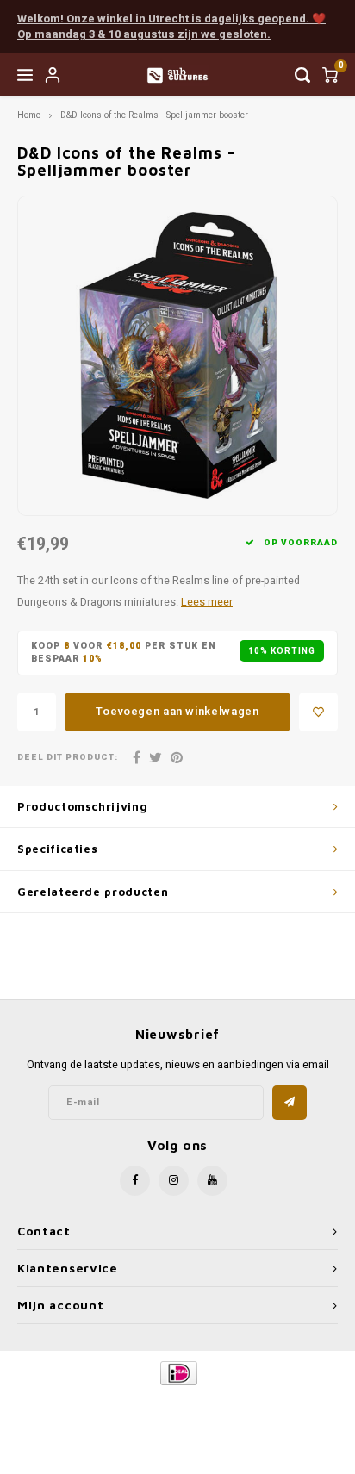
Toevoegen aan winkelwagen (177, 711)
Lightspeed (246, 1402)
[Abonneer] (289, 1102)
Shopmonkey (177, 1415)
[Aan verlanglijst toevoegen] (318, 712)
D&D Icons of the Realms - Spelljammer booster (154, 115)
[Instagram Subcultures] (174, 1181)
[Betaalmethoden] (178, 1372)
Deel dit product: (67, 757)
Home (28, 115)
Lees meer (207, 602)
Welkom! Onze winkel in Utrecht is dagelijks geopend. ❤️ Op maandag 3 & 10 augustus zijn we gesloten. (171, 26)
